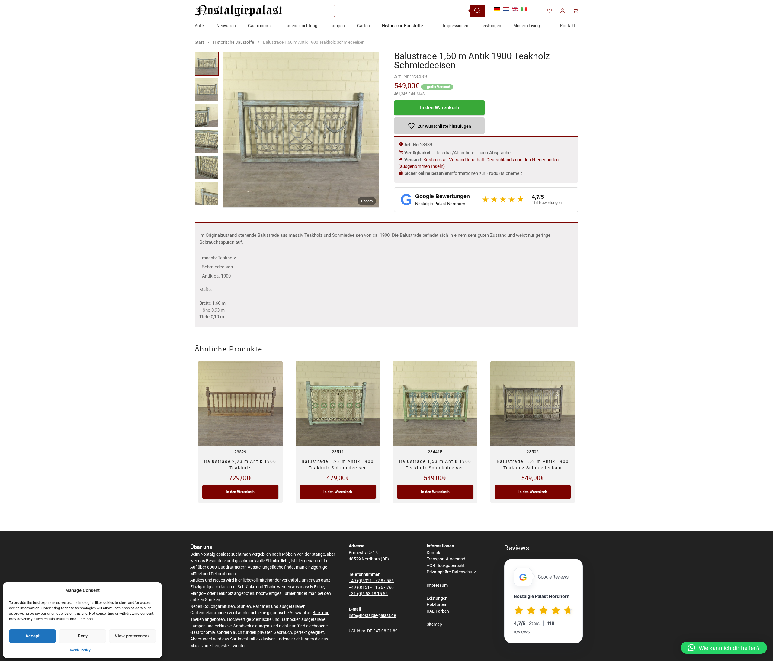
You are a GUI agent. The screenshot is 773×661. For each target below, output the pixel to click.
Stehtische (261, 619)
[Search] (477, 11)
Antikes (197, 580)
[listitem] (207, 64)
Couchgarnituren (219, 606)
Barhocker (290, 619)
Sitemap (434, 624)
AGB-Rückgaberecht (446, 565)
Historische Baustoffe (233, 42)
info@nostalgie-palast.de (372, 615)
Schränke (246, 586)
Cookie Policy (80, 650)
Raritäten (261, 606)
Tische (270, 586)
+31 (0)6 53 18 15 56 (368, 593)
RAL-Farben (438, 611)
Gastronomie (202, 632)
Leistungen (437, 598)
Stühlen (244, 606)
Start (199, 42)
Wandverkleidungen (251, 626)
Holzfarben (437, 604)
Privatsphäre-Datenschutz (451, 572)
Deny (83, 636)
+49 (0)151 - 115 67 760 (371, 587)
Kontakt (434, 552)
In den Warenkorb (439, 108)
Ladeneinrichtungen (295, 639)
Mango (197, 593)
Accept (32, 636)
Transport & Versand (446, 559)
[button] (724, 648)
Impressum (437, 585)
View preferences (132, 636)
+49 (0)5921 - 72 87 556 (371, 580)
